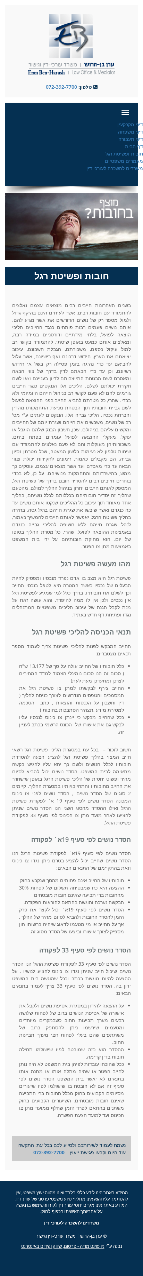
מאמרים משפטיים (124, 161)
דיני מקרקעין (130, 124)
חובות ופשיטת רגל (124, 153)
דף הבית (134, 146)
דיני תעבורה (130, 139)
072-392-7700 (61, 86)
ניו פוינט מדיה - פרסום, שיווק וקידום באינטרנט (62, 1246)
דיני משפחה (130, 131)
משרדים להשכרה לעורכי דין (114, 168)
